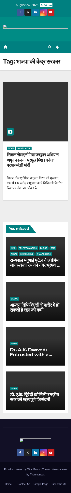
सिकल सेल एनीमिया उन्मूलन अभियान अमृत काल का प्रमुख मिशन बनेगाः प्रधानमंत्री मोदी (33, 160)
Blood (43, 248)
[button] (49, 47)
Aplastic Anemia (28, 248)
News (11, 148)
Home (8, 484)
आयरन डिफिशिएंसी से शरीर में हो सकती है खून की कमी (34, 307)
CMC (53, 248)
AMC (13, 248)
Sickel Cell (23, 148)
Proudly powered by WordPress (22, 469)
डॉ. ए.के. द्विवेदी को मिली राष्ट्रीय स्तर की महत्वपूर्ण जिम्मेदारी (34, 397)
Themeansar (37, 474)
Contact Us (24, 484)
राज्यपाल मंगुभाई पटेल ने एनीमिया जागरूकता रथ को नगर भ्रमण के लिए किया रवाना (35, 265)
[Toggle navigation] (64, 47)
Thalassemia (44, 254)
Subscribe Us (58, 484)
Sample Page (40, 484)
